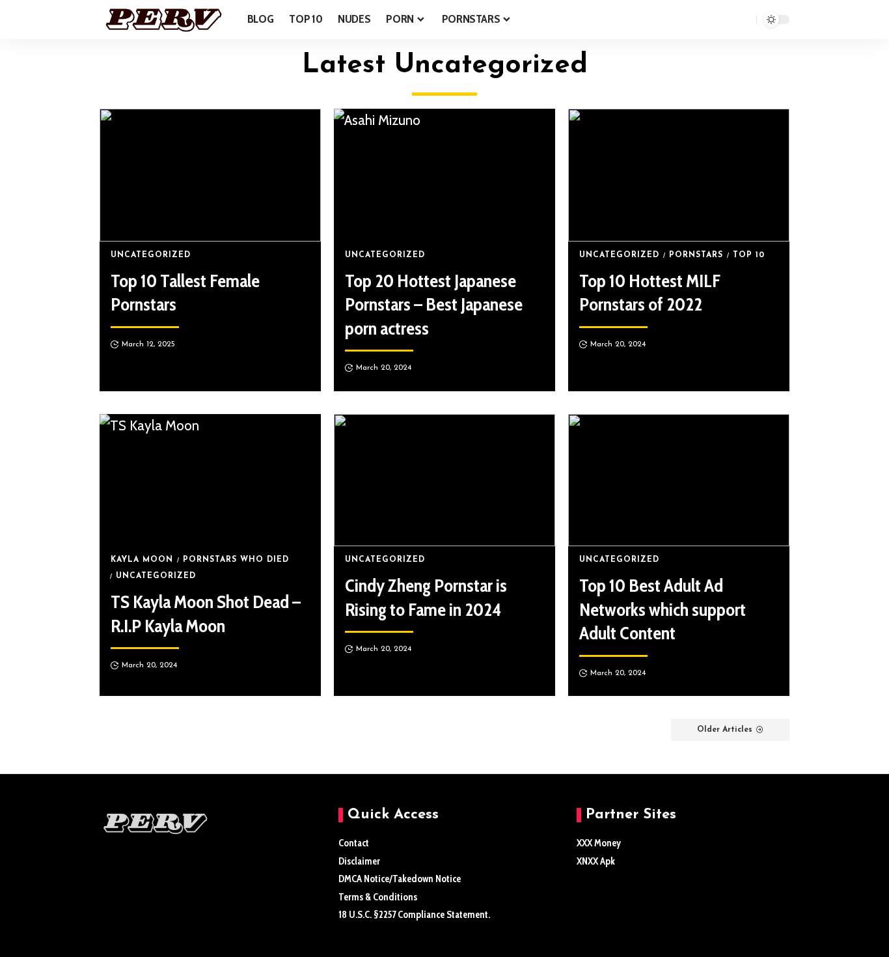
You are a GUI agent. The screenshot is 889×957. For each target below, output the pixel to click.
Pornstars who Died (236, 560)
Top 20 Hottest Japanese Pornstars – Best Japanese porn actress (434, 304)
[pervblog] (163, 19)
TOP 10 (749, 255)
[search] (743, 19)
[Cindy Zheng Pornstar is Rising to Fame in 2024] (444, 480)
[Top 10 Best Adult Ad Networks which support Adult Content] (678, 480)
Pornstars (696, 255)
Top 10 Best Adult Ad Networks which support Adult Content (662, 609)
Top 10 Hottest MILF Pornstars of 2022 (649, 292)
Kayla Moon (142, 560)
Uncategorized (151, 255)
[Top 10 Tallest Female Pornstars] (210, 175)
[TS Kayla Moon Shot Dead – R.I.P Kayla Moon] (210, 480)
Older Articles (724, 730)
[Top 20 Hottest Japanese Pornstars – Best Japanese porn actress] (444, 175)
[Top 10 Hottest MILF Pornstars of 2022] (678, 175)
